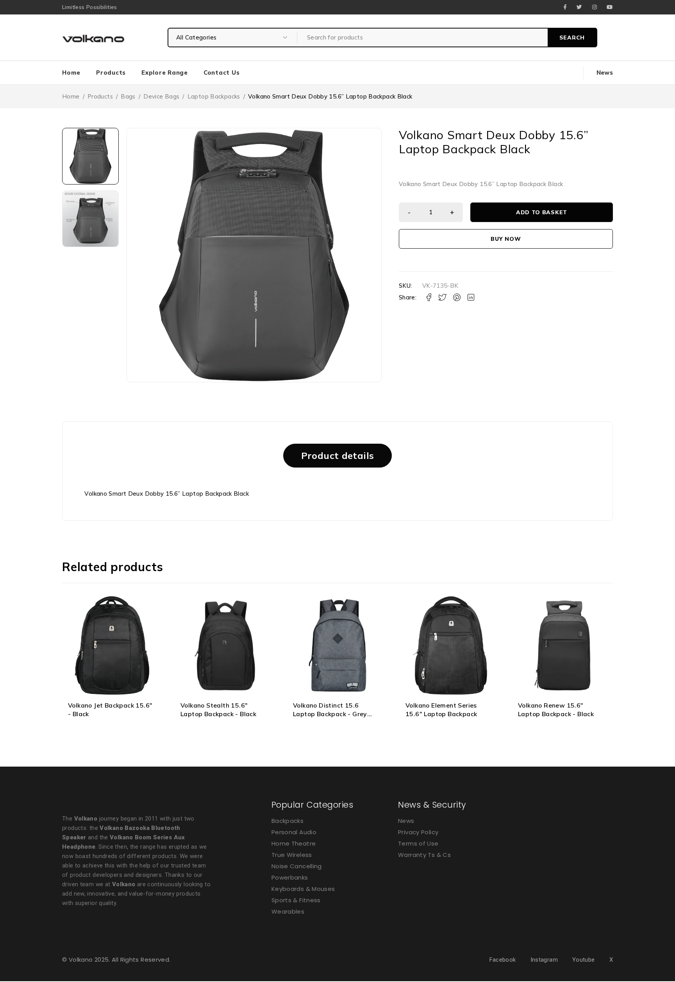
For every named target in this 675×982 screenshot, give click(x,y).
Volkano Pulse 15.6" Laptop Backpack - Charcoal (560, 709)
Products (100, 96)
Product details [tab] (337, 455)
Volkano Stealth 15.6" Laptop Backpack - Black (106, 709)
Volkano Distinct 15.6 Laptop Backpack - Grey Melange (217, 714)
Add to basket (541, 212)
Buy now (506, 238)
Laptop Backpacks (214, 96)
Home (71, 96)
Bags (128, 96)
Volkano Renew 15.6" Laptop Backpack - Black (443, 709)
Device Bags (161, 96)
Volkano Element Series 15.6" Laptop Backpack (328, 709)
